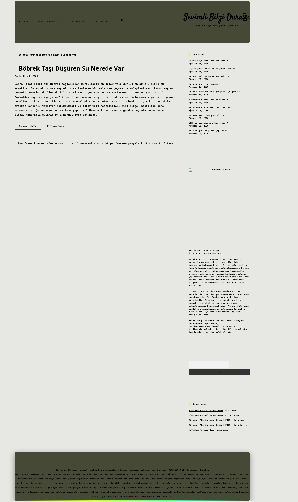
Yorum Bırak (57, 126)
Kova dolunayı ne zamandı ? (205, 84)
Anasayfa (23, 22)
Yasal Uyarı (78, 22)
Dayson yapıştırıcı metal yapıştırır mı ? (213, 69)
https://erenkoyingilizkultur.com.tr (133, 143)
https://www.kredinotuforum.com (39, 143)
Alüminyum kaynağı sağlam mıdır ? (208, 100)
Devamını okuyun (30, 127)
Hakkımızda (102, 22)
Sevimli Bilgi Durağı (217, 17)
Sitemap (169, 143)
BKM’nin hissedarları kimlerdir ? (208, 123)
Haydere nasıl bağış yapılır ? (206, 115)
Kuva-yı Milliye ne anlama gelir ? (209, 76)
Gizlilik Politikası (49, 22)
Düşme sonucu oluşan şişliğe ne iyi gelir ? (214, 92)
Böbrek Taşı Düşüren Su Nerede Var (71, 68)
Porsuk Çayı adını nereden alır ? (208, 61)
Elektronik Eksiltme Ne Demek (206, 411)
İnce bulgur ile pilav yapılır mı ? (209, 131)
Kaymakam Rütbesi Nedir (202, 430)
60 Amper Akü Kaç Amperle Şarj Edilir (211, 420)
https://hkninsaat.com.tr (84, 143)
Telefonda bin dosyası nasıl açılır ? (211, 107)
